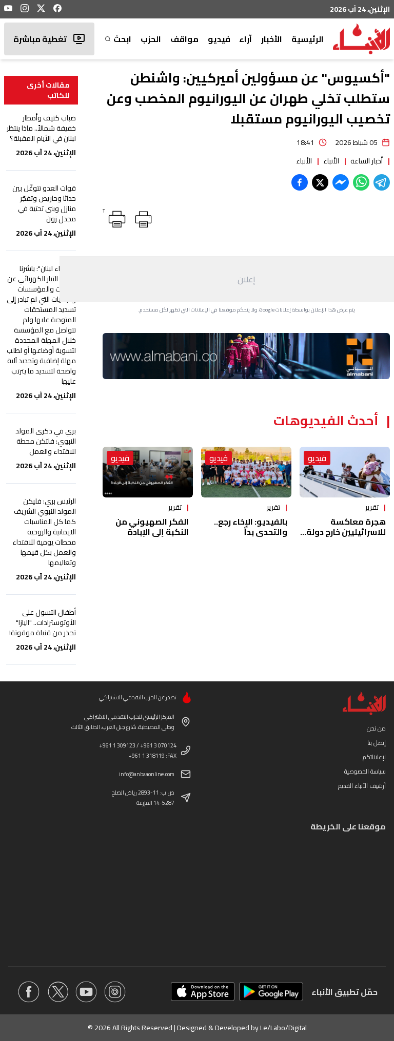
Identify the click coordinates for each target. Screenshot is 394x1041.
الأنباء (331, 161)
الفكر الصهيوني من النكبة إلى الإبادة (152, 526)
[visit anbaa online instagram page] (115, 992)
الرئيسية (307, 39)
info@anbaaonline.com (146, 774)
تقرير (372, 507)
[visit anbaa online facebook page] (28, 992)
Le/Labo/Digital (283, 1027)
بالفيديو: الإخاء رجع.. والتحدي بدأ (250, 526)
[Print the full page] (141, 217)
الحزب (151, 39)
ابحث (122, 39)
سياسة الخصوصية (365, 771)
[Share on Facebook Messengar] (340, 182)
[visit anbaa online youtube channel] (86, 992)
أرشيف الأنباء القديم (362, 786)
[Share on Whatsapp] (361, 182)
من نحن (376, 728)
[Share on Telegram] (381, 182)
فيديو (219, 39)
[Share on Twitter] (320, 182)
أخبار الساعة (366, 161)
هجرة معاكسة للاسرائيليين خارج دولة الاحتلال (346, 532)
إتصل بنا (376, 742)
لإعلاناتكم (374, 757)
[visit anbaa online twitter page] (57, 992)
